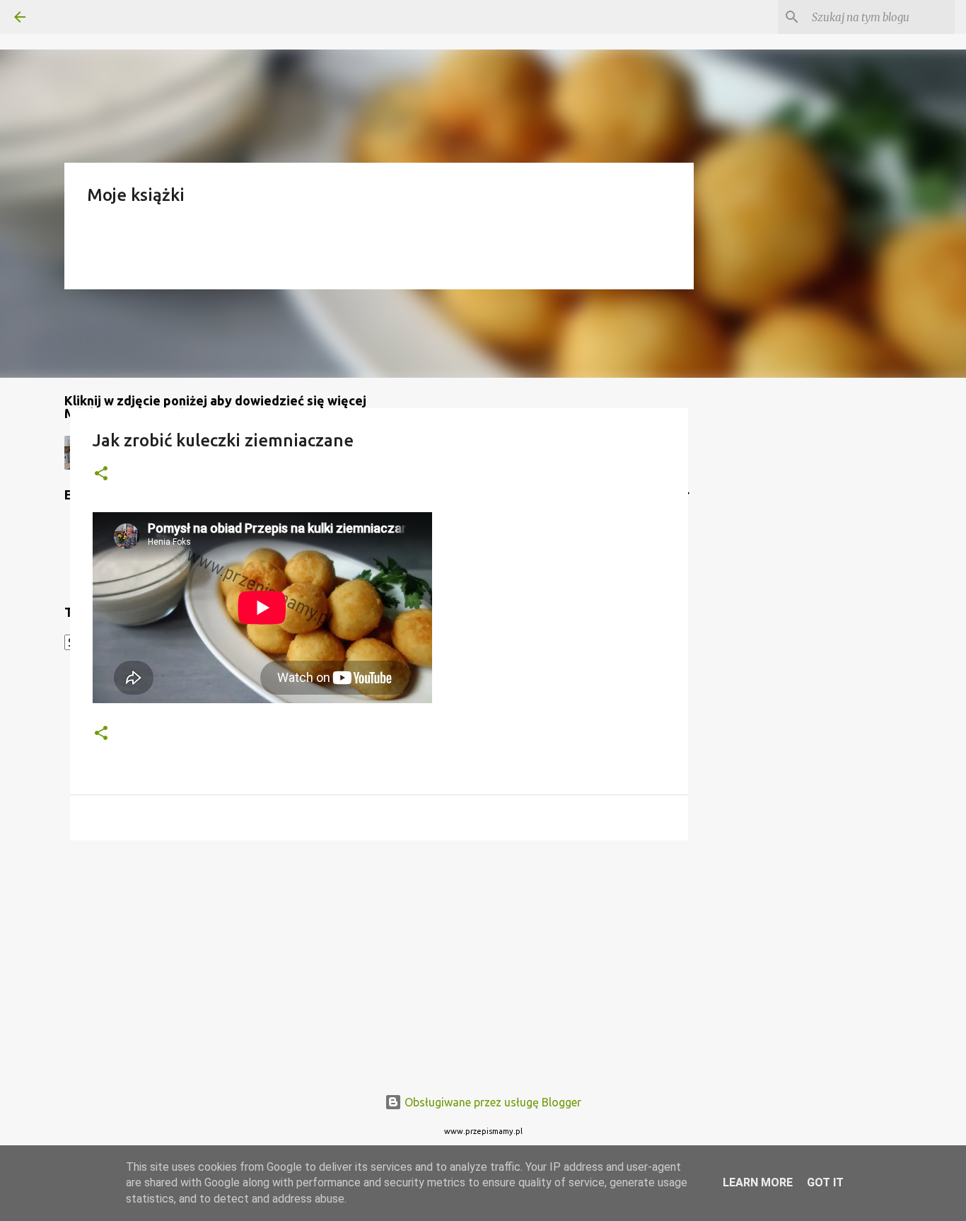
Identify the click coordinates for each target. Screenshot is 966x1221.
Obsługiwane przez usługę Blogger (491, 1102)
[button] (101, 474)
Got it (825, 1182)
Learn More (758, 1182)
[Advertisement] (379, 961)
